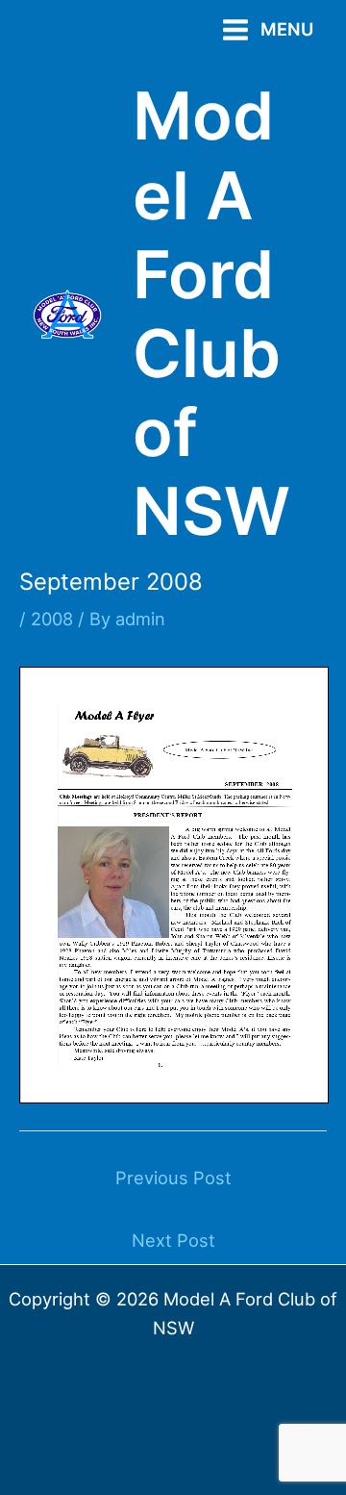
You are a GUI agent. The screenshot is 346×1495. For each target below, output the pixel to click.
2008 (52, 618)
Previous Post (173, 1177)
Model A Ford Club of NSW (211, 313)
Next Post (173, 1240)
